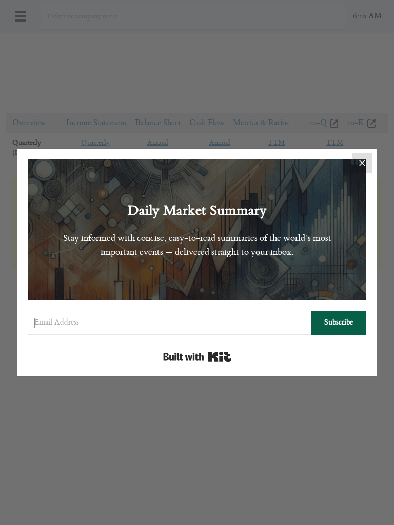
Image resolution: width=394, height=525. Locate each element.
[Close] (362, 163)
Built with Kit (197, 357)
